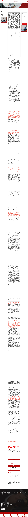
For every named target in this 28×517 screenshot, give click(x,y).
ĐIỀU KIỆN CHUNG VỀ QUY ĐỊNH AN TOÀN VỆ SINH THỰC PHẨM (14, 483)
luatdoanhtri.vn (4, 506)
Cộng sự (14, 493)
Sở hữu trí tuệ (8, 503)
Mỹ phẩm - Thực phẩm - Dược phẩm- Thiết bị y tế (10, 505)
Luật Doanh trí (3, 11)
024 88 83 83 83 (16, 1)
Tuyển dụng (2, 15)
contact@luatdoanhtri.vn (5, 505)
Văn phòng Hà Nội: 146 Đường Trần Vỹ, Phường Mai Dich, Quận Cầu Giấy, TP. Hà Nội (4, 494)
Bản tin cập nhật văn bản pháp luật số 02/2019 (13, 475)
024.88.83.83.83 (14, 469)
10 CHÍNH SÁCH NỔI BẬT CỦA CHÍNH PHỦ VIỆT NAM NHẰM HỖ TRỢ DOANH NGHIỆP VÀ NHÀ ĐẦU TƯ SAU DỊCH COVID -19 (14, 480)
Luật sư (14, 492)
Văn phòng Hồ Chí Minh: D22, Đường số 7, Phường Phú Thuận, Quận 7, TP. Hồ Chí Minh (4, 500)
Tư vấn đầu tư (8, 492)
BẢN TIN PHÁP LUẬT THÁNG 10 (12, 481)
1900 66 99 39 (14, 463)
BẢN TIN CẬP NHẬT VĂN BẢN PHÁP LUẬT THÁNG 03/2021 (13, 484)
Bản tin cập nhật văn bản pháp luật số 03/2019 (13, 476)
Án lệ (2, 14)
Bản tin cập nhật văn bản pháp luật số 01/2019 (13, 474)
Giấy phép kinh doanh (20, 501)
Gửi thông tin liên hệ (24, 24)
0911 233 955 (3, 504)
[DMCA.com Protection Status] (3, 508)
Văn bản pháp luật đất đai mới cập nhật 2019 (13, 473)
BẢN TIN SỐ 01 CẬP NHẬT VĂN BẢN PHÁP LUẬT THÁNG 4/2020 (14, 477)
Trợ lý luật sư (14, 494)
